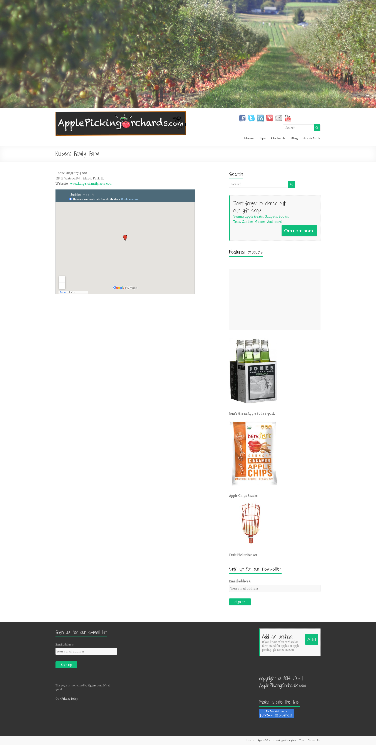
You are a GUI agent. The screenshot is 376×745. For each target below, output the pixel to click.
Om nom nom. (299, 230)
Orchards (278, 138)
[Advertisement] (275, 299)
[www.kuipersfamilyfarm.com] (137, 242)
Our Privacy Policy (66, 699)
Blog (294, 138)
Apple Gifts (312, 138)
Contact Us (314, 740)
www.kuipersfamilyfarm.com (91, 183)
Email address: (240, 581)
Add (311, 639)
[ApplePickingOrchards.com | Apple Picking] (120, 113)
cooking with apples (285, 740)
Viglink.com (95, 685)
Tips (262, 138)
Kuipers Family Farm (77, 154)
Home (248, 138)
